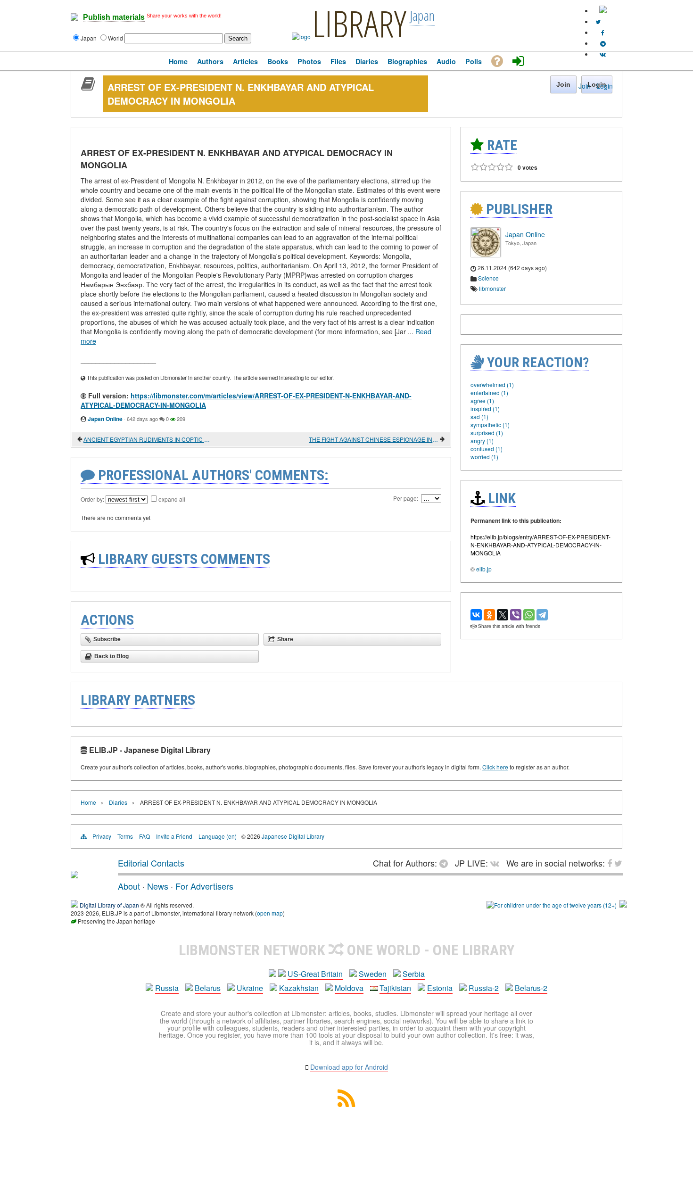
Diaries (118, 802)
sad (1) (479, 417)
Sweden (373, 973)
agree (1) (482, 400)
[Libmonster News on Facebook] (602, 32)
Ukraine (250, 988)
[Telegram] (542, 614)
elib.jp (484, 569)
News (157, 886)
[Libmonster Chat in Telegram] (446, 863)
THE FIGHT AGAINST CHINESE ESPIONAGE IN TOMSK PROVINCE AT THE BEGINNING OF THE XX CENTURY (373, 439)
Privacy (101, 836)
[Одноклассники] (489, 614)
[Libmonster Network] (552, 905)
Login (604, 86)
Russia (167, 988)
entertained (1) (489, 392)
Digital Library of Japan (109, 905)
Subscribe (107, 639)
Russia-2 (484, 988)
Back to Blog (111, 656)
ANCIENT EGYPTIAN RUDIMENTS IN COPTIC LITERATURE (148, 439)
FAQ (144, 836)
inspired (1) (485, 409)
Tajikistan (395, 988)
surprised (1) (486, 433)
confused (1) (486, 449)
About (129, 886)
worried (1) (484, 457)
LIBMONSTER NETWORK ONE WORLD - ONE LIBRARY (347, 950)
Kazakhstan (299, 988)
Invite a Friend (174, 836)
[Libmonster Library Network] (623, 905)
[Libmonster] (74, 874)
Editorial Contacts (151, 863)
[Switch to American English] (603, 11)
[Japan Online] (485, 255)
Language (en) (217, 836)
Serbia (414, 973)
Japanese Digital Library (293, 836)
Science (488, 278)
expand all (171, 499)
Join (584, 86)
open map (270, 913)
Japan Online (105, 418)
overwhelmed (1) (492, 384)
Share (285, 639)
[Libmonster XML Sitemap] (346, 1103)
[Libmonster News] (598, 21)
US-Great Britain (315, 973)
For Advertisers (204, 886)
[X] (502, 614)
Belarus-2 (531, 988)
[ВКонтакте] (476, 614)
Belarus (208, 988)
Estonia (440, 988)
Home (88, 802)
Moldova (349, 988)
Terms (125, 836)
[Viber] (515, 614)
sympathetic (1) (490, 425)
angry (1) (482, 441)
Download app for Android (349, 1067)
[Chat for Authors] (603, 43)
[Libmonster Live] (603, 54)
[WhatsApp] (529, 614)
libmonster (492, 288)
